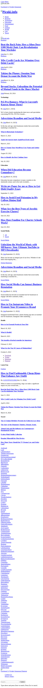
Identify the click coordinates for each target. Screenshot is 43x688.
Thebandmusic (5, 513)
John (2, 54)
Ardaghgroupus (6, 533)
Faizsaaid (4, 481)
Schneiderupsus (6, 655)
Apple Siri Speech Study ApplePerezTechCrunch (17, 140)
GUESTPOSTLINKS (10, 380)
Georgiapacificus (6, 550)
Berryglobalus (5, 535)
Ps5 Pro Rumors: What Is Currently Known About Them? (19, 103)
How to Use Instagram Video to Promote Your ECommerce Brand (18, 305)
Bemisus (3, 544)
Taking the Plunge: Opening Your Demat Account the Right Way (18, 74)
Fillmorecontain (6, 522)
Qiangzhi (4, 466)
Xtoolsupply (5, 577)
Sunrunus (4, 647)
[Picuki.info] (21, 12)
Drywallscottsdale (6, 459)
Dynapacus (4, 618)
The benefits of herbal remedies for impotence (16, 340)
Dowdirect (4, 633)
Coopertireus (5, 593)
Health (7, 29)
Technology (8, 20)
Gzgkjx (3, 502)
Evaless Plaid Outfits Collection (11, 434)
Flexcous (3, 609)
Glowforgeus (5, 579)
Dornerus (4, 660)
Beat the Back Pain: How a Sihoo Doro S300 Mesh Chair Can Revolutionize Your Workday (20, 47)
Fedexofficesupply (6, 524)
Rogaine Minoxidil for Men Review (13, 438)
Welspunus (4, 664)
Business (7, 18)
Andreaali (4, 448)
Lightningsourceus (6, 557)
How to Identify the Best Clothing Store (14, 157)
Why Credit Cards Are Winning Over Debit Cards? (18, 399)
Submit (22, 682)
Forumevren (4, 455)
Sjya (2, 491)
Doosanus (4, 638)
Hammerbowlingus (7, 597)
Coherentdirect (5, 628)
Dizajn (3, 511)
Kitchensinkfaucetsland (8, 457)
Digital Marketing (6, 263)
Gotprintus (4, 562)
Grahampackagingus (7, 539)
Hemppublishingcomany (8, 475)
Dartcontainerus (6, 546)
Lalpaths (3, 482)
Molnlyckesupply (6, 666)
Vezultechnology (6, 497)
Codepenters (5, 468)
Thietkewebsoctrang (7, 453)
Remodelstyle (5, 461)
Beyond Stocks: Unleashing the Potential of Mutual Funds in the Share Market (21, 87)
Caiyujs (3, 495)
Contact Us (8, 675)
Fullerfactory (5, 629)
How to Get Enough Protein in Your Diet (14, 324)
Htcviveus (4, 637)
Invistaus (3, 649)
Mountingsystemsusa (7, 631)
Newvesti (4, 501)
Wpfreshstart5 (5, 477)
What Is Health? (6, 332)
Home (7, 17)
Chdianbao (4, 486)
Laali (2, 450)
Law (6, 31)
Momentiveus (5, 651)
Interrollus (4, 658)
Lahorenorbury (5, 452)
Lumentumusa (5, 626)
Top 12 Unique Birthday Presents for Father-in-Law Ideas (20, 421)
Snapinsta (4, 473)
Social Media (5, 240)
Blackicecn (4, 462)
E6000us (3, 560)
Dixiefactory (5, 517)
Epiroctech (4, 646)
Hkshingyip (4, 506)
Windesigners (5, 488)
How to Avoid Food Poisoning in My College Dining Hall (19, 199)
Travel (7, 33)
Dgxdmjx (4, 499)
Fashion (7, 28)
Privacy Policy (9, 676)
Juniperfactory (5, 657)
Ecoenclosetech (6, 537)
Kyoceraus (4, 606)
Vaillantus (4, 600)
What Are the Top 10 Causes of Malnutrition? (16, 348)
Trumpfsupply (5, 608)
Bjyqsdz (3, 510)
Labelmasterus (5, 548)
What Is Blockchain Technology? (12, 132)
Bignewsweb (5, 471)
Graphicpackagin (6, 569)
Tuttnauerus (4, 595)
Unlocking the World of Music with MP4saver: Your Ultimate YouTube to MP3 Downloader (20, 247)
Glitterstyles (4, 470)
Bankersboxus (5, 520)
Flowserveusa (5, 589)
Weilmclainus (5, 640)
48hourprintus (5, 515)
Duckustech (4, 566)
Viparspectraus (5, 622)
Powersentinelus (6, 624)
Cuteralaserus (5, 573)
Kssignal (3, 504)
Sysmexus (4, 653)
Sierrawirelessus (6, 644)
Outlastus (4, 591)
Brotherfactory (5, 530)
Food (6, 26)
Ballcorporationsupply (8, 559)
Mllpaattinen (5, 464)
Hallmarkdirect (5, 571)
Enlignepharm (5, 479)
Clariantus (4, 613)
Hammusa (4, 584)
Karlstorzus (4, 615)
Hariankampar (5, 484)
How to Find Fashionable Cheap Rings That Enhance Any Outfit (20, 374)
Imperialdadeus (5, 564)
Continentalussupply (7, 662)
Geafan (3, 598)
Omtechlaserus (5, 580)
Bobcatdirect (5, 582)
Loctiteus (4, 540)
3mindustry (4, 526)
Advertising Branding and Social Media (21, 118)
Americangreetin (6, 542)
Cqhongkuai (5, 508)
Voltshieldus (4, 604)
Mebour (3, 490)
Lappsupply (4, 586)
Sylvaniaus (4, 642)
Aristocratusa (5, 667)
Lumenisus (4, 575)
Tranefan (3, 620)
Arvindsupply (5, 611)
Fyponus (3, 602)
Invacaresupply (5, 635)
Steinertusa (4, 588)
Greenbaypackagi (6, 555)
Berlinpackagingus (7, 519)
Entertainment (9, 24)
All (6, 235)
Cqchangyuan (5, 493)
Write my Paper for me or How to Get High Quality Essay (20, 187)
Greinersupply (5, 531)
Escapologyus (5, 617)
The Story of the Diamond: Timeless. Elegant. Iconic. (18, 425)
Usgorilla (4, 568)
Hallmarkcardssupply (7, 551)
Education (8, 22)
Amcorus (4, 553)
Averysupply (5, 528)
